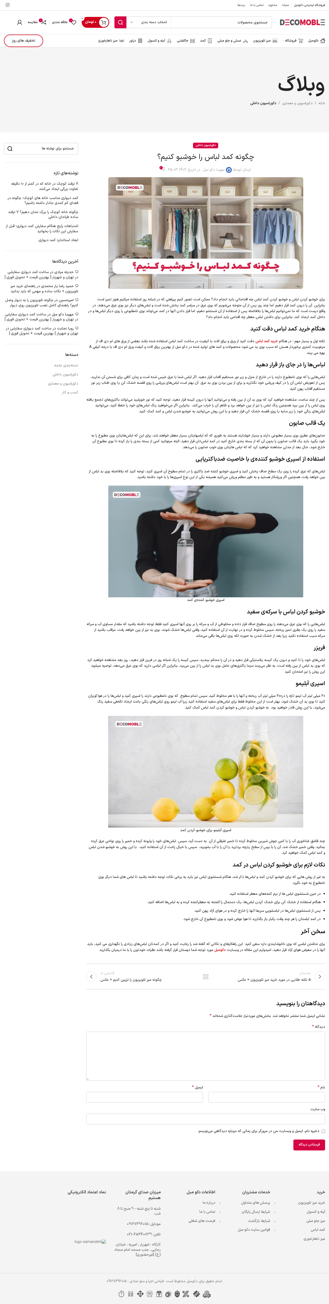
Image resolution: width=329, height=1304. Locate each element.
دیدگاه (318, 1027)
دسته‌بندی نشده (66, 365)
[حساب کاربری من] (19, 22)
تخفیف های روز (23, 40)
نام (321, 1087)
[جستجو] (120, 22)
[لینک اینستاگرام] (7, 5)
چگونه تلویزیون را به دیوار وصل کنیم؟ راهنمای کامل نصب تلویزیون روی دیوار (41, 302)
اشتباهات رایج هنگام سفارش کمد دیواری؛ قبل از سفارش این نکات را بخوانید (42, 229)
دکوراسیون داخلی (263, 103)
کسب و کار (70, 392)
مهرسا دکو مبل (214, 170)
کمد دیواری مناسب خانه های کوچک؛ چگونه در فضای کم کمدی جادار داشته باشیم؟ (43, 201)
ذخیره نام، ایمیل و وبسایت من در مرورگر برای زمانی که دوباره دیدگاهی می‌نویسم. (258, 1131)
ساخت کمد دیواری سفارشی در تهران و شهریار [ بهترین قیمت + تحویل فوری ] (41, 274)
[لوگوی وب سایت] (302, 22)
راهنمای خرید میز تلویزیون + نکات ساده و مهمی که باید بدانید (44, 288)
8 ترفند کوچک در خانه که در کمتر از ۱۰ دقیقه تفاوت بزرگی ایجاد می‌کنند (44, 186)
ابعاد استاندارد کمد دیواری (58, 240)
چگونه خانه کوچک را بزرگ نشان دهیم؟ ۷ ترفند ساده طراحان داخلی (43, 215)
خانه (321, 103)
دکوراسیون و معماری (297, 103)
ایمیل (197, 1087)
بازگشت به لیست (205, 976)
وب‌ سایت (318, 1109)
